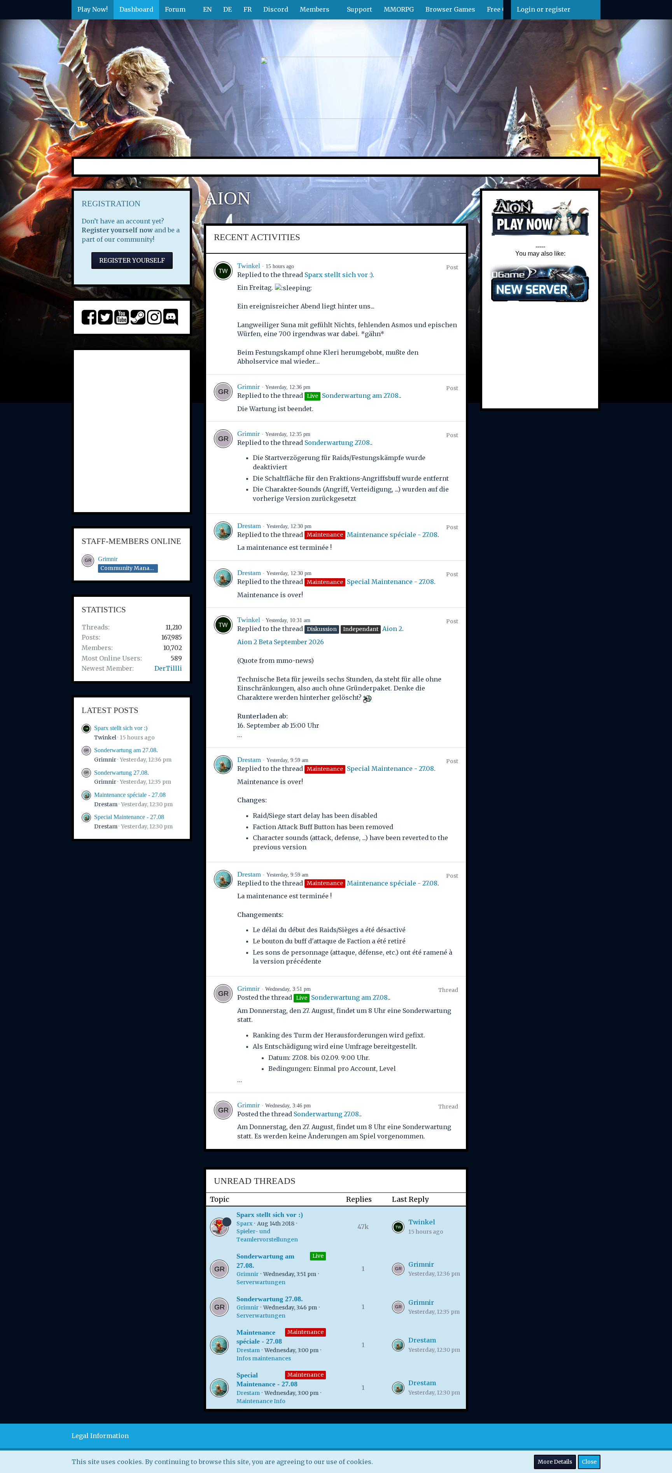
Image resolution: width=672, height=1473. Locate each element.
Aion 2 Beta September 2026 (280, 642)
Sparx (244, 1223)
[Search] (588, 9)
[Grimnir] (223, 397)
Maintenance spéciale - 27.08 (130, 794)
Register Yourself (132, 260)
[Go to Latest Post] (398, 1227)
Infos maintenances (263, 1358)
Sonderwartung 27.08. (121, 772)
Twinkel (105, 737)
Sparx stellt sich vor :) (120, 728)
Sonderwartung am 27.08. (126, 750)
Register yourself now (117, 230)
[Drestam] (223, 537)
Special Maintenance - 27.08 (129, 817)
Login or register (543, 9)
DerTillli (168, 668)
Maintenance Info (260, 1401)
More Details (555, 1461)
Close (589, 1461)
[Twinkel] (223, 313)
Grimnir (107, 559)
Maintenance (305, 1331)
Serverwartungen (260, 1282)
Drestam (105, 804)
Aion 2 (392, 629)
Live (318, 1255)
